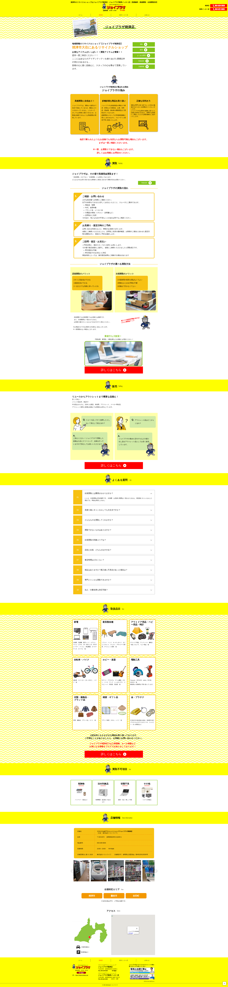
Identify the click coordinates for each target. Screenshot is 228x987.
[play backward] (72, 870)
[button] (81, 870)
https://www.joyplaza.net (82, 975)
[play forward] (156, 870)
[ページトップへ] (224, 983)
